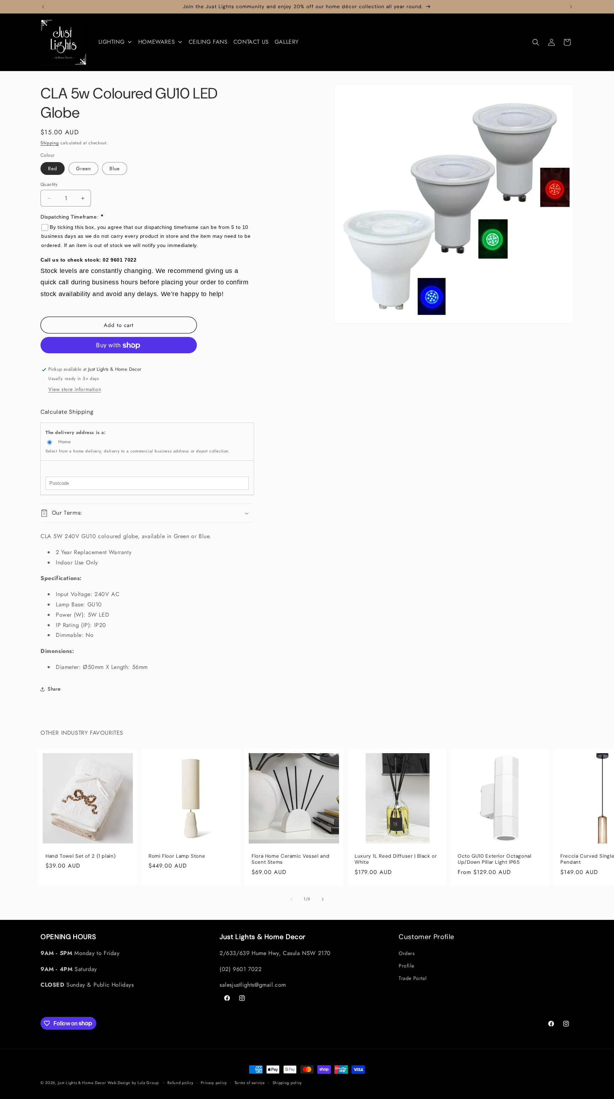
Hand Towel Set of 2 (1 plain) (80, 856)
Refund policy (180, 1082)
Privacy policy (214, 1082)
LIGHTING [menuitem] (111, 42)
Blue (114, 168)
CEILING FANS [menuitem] (208, 42)
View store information (74, 389)
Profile (406, 965)
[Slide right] (322, 899)
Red (52, 168)
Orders (407, 953)
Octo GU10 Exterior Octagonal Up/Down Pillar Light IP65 (495, 859)
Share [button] (54, 689)
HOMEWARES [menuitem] (156, 42)
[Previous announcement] (43, 7)
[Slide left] (291, 899)
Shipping (50, 143)
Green (83, 168)
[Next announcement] (571, 7)
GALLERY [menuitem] (287, 42)
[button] (536, 42)
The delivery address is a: (75, 432)
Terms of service (250, 1082)
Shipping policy (287, 1082)
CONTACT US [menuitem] (251, 42)
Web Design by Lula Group (133, 1082)
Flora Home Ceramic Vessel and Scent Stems (290, 859)
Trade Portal (412, 978)
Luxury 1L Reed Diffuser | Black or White (396, 859)
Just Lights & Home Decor (82, 1082)
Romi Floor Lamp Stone (177, 856)
